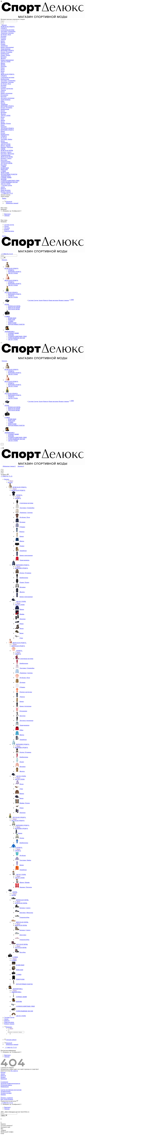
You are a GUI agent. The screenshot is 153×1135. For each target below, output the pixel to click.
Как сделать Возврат (7, 1099)
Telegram (6, 215)
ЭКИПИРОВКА (16, 992)
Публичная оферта (6, 1085)
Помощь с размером (7, 1097)
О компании (4, 1082)
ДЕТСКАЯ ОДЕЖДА (18, 820)
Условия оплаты (5, 1091)
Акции (3, 1074)
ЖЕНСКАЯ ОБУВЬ (21, 925)
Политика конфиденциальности (10, 1083)
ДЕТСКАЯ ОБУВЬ (20, 947)
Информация (5, 1086)
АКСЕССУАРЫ (20, 604)
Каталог (10, 482)
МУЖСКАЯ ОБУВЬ (21, 903)
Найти (3, 1115)
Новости (3, 1075)
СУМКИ (14, 960)
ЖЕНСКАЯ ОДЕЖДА (18, 646)
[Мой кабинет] (1, 446)
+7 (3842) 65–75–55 (7, 193)
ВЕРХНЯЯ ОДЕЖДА (21, 568)
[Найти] (2, 23)
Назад (11, 481)
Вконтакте (7, 214)
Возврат (3, 1077)
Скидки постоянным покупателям (11, 1090)
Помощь (3, 1094)
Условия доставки (6, 1093)
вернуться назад (5, 1070)
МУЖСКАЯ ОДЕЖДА (18, 490)
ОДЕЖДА (18, 498)
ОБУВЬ (13, 895)
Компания (4, 1078)
